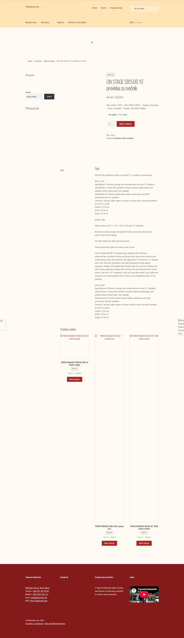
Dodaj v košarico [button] (74, 379)
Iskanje (28, 92)
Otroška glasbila (109, 37)
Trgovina (104, 8)
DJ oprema (75, 37)
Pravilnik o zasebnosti (34, 623)
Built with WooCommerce (55, 623)
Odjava (95, 8)
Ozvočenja (38, 61)
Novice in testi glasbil (77, 22)
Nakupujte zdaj (41, 43)
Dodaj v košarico (126, 123)
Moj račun (45, 22)
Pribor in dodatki (49, 61)
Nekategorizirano (41, 35)
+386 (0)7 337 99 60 (40, 591)
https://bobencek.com (38, 601)
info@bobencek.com (39, 597)
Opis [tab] (62, 170)
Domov (30, 61)
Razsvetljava (143, 37)
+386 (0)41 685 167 (40, 594)
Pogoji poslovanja (116, 8)
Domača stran (31, 22)
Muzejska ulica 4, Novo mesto (37, 588)
